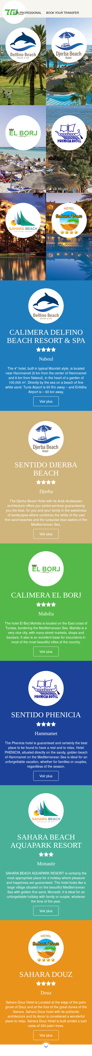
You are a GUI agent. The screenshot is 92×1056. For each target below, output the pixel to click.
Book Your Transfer (62, 13)
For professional (27, 13)
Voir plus (46, 533)
